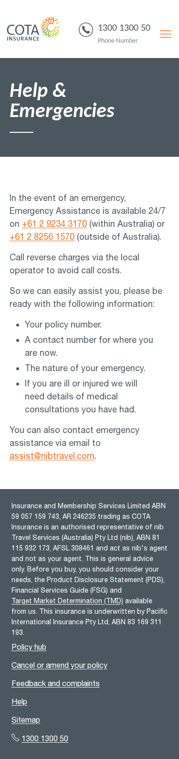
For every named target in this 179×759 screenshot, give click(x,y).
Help (19, 701)
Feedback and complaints (55, 683)
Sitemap (25, 719)
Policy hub (28, 646)
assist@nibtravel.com (52, 456)
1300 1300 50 (124, 28)
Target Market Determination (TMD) (67, 601)
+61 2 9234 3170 (54, 224)
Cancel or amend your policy (59, 665)
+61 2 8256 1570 (42, 237)
